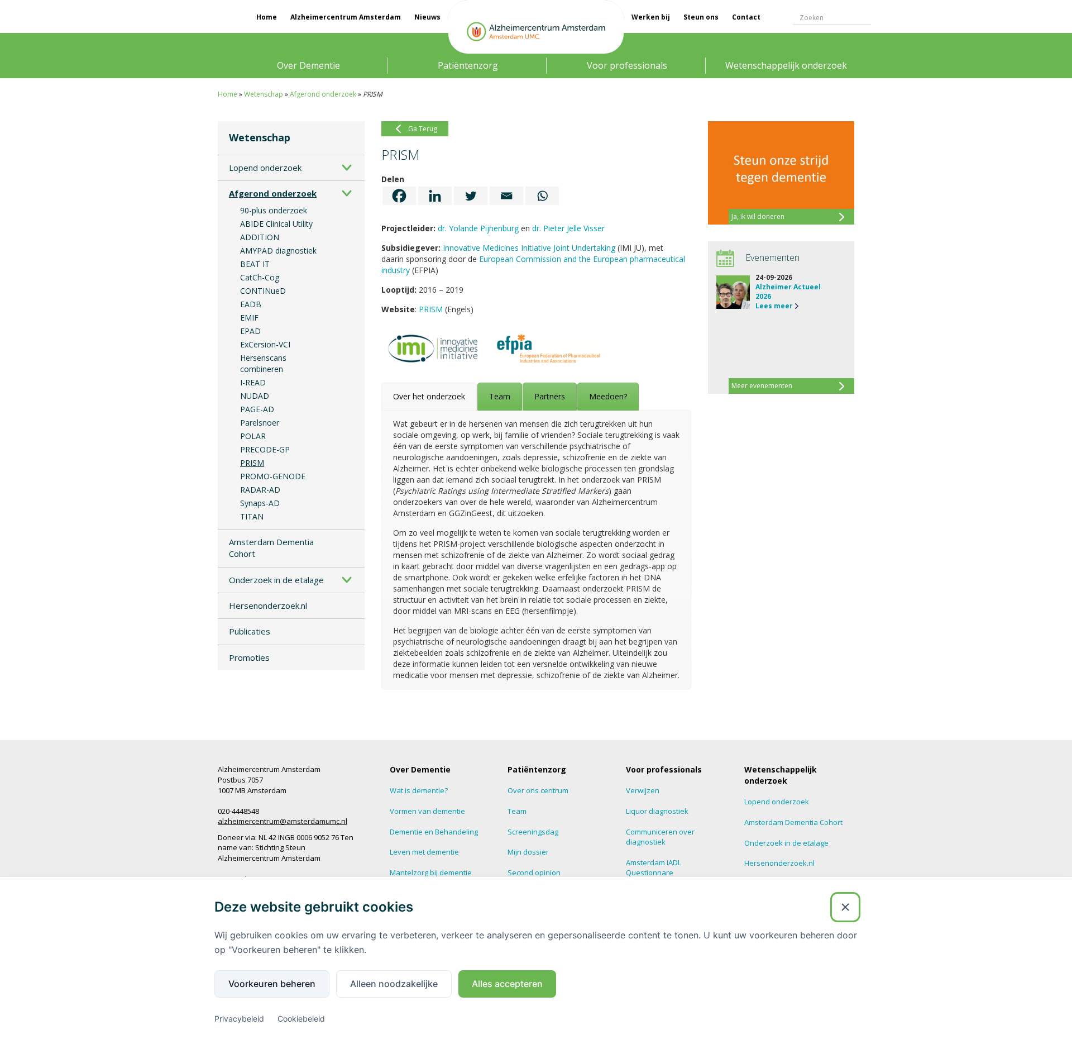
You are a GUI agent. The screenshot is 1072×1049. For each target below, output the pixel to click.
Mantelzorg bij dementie (431, 872)
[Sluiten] (845, 907)
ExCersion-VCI (265, 344)
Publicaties (249, 631)
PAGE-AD (257, 409)
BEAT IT (255, 264)
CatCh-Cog (259, 277)
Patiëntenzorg (468, 65)
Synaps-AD (260, 503)
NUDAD (254, 395)
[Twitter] (470, 196)
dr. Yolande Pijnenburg (478, 228)
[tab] (429, 397)
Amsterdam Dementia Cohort (271, 547)
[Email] (506, 196)
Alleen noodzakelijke (394, 983)
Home (266, 17)
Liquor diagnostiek (657, 811)
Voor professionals (627, 65)
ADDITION (259, 237)
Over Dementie (308, 65)
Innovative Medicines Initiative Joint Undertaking (529, 247)
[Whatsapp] (542, 196)
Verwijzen (642, 790)
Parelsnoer (259, 422)
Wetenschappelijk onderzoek (786, 65)
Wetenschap (263, 94)
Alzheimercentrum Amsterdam (345, 17)
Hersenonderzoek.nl (268, 605)
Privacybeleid (239, 1018)
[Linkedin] (435, 196)
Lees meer (774, 306)
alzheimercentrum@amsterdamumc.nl (282, 821)
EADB (250, 304)
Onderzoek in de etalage (276, 579)
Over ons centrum (538, 790)
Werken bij (650, 17)
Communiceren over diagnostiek (660, 837)
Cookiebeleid (301, 1018)
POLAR (253, 436)
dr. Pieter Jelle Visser (568, 228)
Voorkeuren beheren (271, 983)
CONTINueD (263, 290)
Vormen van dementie (427, 811)
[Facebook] (399, 196)
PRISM (252, 462)
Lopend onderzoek (265, 167)
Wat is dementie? (419, 790)
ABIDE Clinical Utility (276, 223)
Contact (746, 17)
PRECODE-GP (265, 449)
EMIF (249, 317)
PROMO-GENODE (272, 476)
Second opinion (534, 872)
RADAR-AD (260, 489)
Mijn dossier (528, 852)
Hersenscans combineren (263, 363)
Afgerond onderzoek (323, 94)
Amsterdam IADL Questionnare (653, 867)
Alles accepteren (507, 983)
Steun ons (701, 17)
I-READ (253, 382)
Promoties (249, 657)
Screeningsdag (533, 832)
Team (517, 811)
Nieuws (427, 17)
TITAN (252, 516)
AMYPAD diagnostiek (278, 250)
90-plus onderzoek (273, 210)
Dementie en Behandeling (434, 832)
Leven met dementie (424, 852)
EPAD (250, 331)
